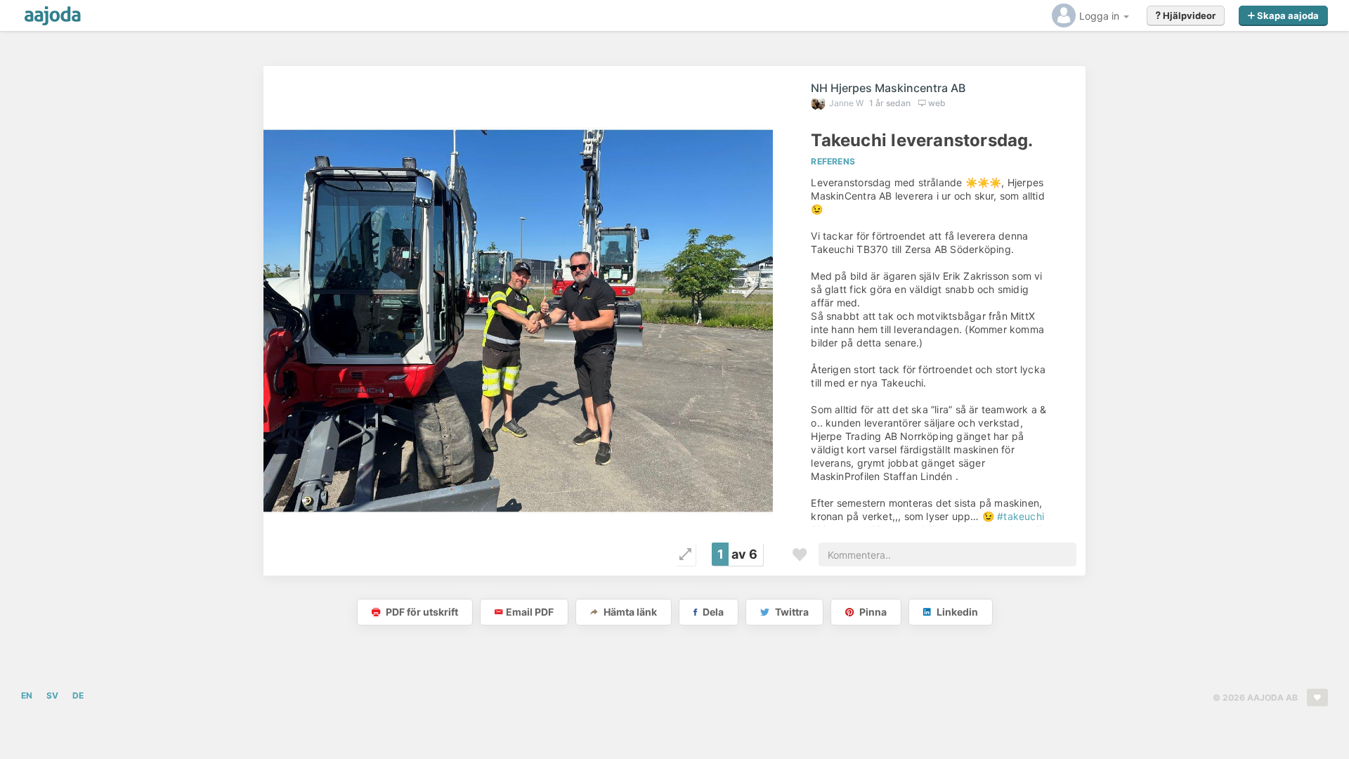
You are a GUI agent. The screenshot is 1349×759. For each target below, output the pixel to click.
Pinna (872, 612)
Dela (712, 612)
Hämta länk (629, 612)
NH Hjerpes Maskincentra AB (888, 88)
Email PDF (530, 612)
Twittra (791, 612)
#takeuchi (1020, 516)
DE (78, 695)
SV (52, 695)
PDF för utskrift (421, 612)
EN (26, 695)
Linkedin (956, 612)
